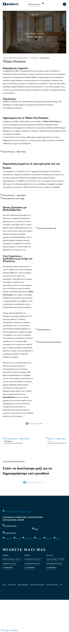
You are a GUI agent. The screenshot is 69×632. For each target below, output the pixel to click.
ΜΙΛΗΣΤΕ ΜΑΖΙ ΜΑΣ (33, 482)
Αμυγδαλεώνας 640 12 (33, 559)
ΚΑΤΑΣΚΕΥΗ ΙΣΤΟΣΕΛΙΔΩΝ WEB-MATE (15, 58)
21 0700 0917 (8, 568)
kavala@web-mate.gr (32, 563)
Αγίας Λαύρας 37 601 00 (55, 559)
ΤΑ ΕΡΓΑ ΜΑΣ (34, 58)
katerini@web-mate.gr (54, 563)
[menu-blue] (64, 4)
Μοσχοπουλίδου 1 (9, 559)
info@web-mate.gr (9, 563)
